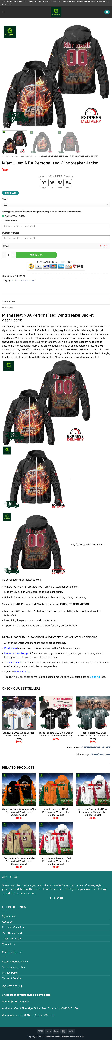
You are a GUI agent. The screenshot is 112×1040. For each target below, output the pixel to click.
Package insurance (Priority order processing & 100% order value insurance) (41, 211)
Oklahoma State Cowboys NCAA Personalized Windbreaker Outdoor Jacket (19, 812)
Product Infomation (13, 927)
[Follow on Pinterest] (61, 898)
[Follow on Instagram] (54, 898)
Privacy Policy (10, 972)
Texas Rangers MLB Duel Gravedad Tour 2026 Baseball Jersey (92, 735)
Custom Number (10, 233)
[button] (4, 12)
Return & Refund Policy (15, 961)
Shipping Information (14, 967)
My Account (9, 916)
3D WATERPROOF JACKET (24, 156)
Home (5, 156)
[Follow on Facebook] (50, 898)
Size (5, 199)
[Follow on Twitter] (58, 898)
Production (10, 648)
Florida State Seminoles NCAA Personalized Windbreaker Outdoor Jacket (19, 861)
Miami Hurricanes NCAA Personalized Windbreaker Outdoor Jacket (56, 812)
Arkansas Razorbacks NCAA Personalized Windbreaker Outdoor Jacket (92, 812)
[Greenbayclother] (56, 12)
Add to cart (36, 254)
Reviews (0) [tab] (8, 307)
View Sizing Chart (12, 933)
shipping (95, 676)
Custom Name (9, 220)
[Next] (104, 75)
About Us (7, 921)
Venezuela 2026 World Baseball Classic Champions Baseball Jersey (19, 735)
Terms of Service (11, 978)
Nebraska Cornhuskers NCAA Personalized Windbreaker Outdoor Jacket (56, 861)
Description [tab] (8, 301)
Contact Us (8, 944)
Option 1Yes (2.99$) (15, 216)
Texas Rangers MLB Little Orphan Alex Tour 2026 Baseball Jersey (56, 734)
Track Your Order (12, 938)
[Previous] (7, 75)
